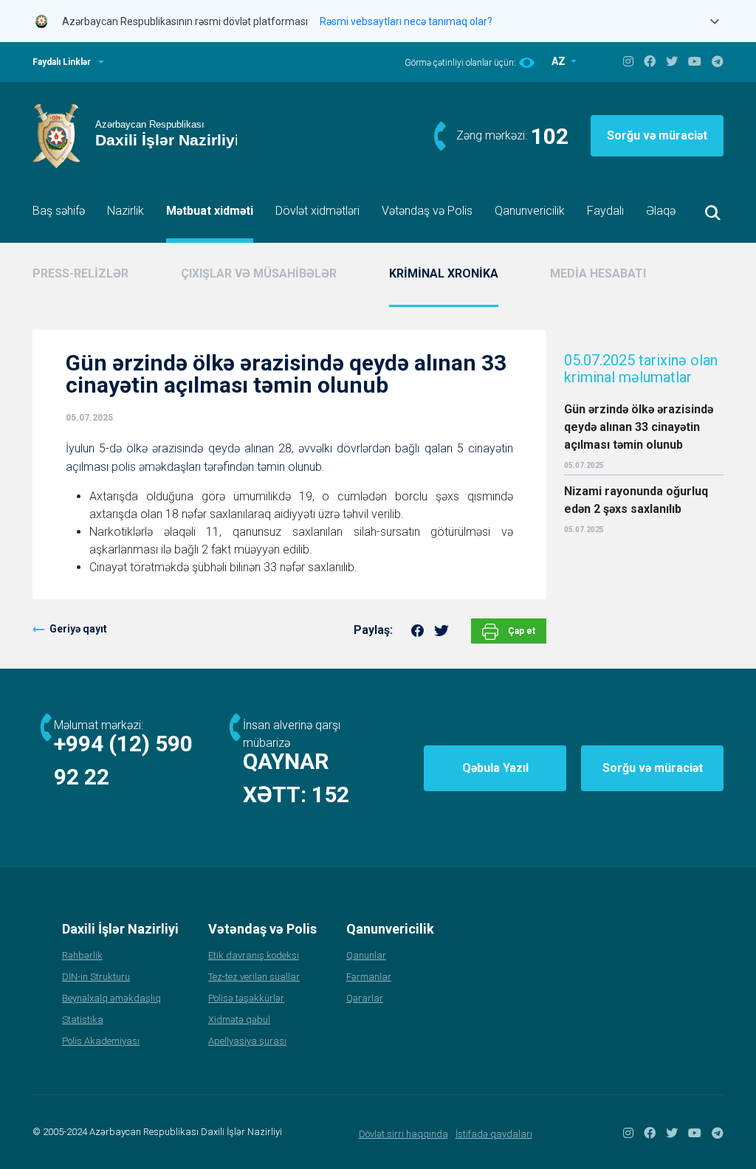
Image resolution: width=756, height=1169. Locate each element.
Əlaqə (661, 211)
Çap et (520, 631)
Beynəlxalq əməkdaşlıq (111, 998)
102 (549, 136)
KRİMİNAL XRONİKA (443, 273)
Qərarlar (364, 998)
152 (330, 794)
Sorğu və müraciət (657, 135)
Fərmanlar (368, 976)
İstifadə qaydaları (494, 1133)
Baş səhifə (58, 211)
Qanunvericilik (530, 211)
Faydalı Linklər (61, 62)
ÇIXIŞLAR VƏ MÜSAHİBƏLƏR (259, 273)
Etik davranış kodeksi (253, 955)
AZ (559, 61)
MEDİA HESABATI (598, 273)
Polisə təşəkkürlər (246, 998)
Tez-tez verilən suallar (254, 976)
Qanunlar (366, 955)
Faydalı (605, 211)
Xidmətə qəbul (239, 1019)
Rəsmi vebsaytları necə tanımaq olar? (406, 21)
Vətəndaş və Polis (427, 211)
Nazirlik (125, 211)
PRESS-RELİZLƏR (80, 273)
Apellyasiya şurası (247, 1040)
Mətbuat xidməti (209, 211)
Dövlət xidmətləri (317, 211)
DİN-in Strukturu (96, 976)
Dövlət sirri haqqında (403, 1133)
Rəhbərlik (82, 955)
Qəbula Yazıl (495, 768)
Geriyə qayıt (78, 629)
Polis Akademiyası (101, 1040)
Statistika (82, 1019)
